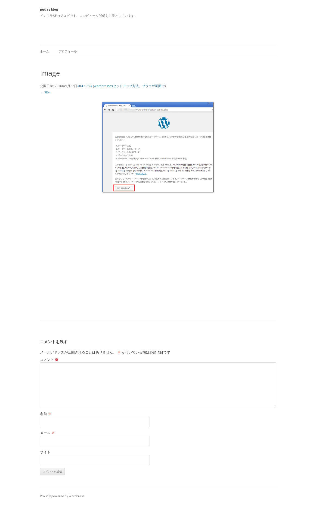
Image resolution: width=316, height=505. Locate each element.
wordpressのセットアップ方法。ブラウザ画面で (129, 86)
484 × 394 (84, 86)
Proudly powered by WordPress (62, 496)
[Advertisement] (124, 29)
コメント (49, 359)
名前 (45, 413)
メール (47, 432)
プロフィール (68, 51)
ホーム (44, 51)
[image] (158, 147)
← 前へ (45, 92)
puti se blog (49, 9)
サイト (45, 452)
